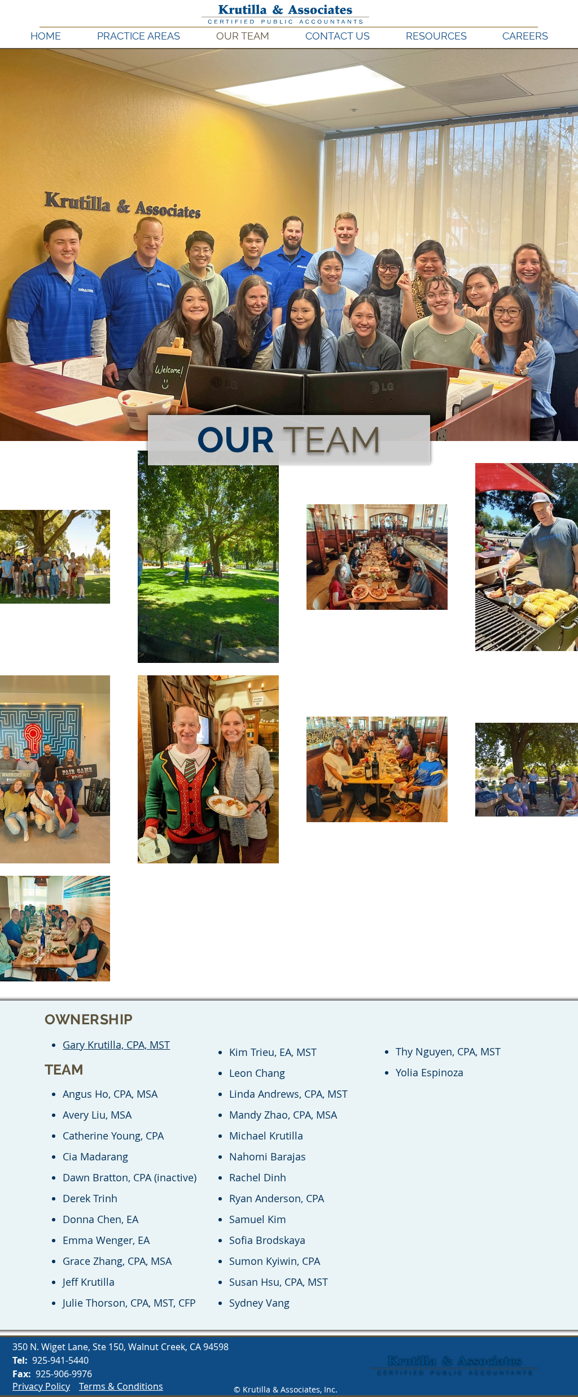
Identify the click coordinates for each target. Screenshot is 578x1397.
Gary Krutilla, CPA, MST (116, 1044)
